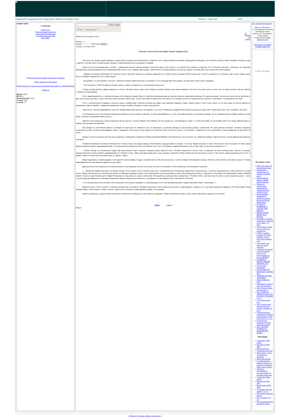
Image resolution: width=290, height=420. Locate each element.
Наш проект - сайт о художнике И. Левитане (264, 355)
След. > (170, 205)
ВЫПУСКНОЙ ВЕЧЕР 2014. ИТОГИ (263, 215)
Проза (46, 19)
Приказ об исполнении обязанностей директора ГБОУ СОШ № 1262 (263, 188)
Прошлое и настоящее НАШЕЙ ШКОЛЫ (262, 46)
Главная (18, 19)
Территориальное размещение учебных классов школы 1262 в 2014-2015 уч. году (265, 316)
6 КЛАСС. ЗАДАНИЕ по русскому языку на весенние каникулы (264, 372)
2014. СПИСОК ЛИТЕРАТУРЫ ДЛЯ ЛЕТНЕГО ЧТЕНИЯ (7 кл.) (265, 295)
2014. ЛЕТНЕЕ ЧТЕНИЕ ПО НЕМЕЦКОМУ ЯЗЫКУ (263, 330)
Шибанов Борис (263, 349)
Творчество (32, 19)
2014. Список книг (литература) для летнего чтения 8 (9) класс (264, 307)
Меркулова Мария (264, 359)
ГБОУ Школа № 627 (264, 39)
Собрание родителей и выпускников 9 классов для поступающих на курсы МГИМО (265, 253)
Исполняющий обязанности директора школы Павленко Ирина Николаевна (263, 198)
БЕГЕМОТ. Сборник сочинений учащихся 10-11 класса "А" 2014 (265, 222)
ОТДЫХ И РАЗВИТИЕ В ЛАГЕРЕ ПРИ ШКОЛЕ (262, 208)
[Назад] (78, 207)
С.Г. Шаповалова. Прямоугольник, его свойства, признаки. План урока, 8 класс (264, 364)
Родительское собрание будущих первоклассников (264, 323)
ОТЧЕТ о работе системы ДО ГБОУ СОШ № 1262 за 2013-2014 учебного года (264, 237)
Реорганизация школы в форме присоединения (263, 180)
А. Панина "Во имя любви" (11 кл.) (264, 390)
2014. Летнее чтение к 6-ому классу (264, 289)
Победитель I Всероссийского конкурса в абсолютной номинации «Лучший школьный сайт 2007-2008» (45, 34)
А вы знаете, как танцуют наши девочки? (263, 245)
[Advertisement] (45, 57)
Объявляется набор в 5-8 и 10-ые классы (265, 285)
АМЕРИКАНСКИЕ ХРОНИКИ (264, 277)
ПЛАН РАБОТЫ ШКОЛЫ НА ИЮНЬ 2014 (265, 272)
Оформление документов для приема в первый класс (263, 173)
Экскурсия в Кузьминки (261, 267)
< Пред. (157, 205)
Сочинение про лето (264, 351)
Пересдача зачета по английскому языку (264, 167)
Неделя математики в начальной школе (265, 403)
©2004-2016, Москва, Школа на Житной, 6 (145, 416)
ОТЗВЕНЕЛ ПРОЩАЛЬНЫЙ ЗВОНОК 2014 (263, 262)
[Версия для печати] (247, 36)
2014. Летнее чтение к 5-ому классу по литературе (264, 229)
